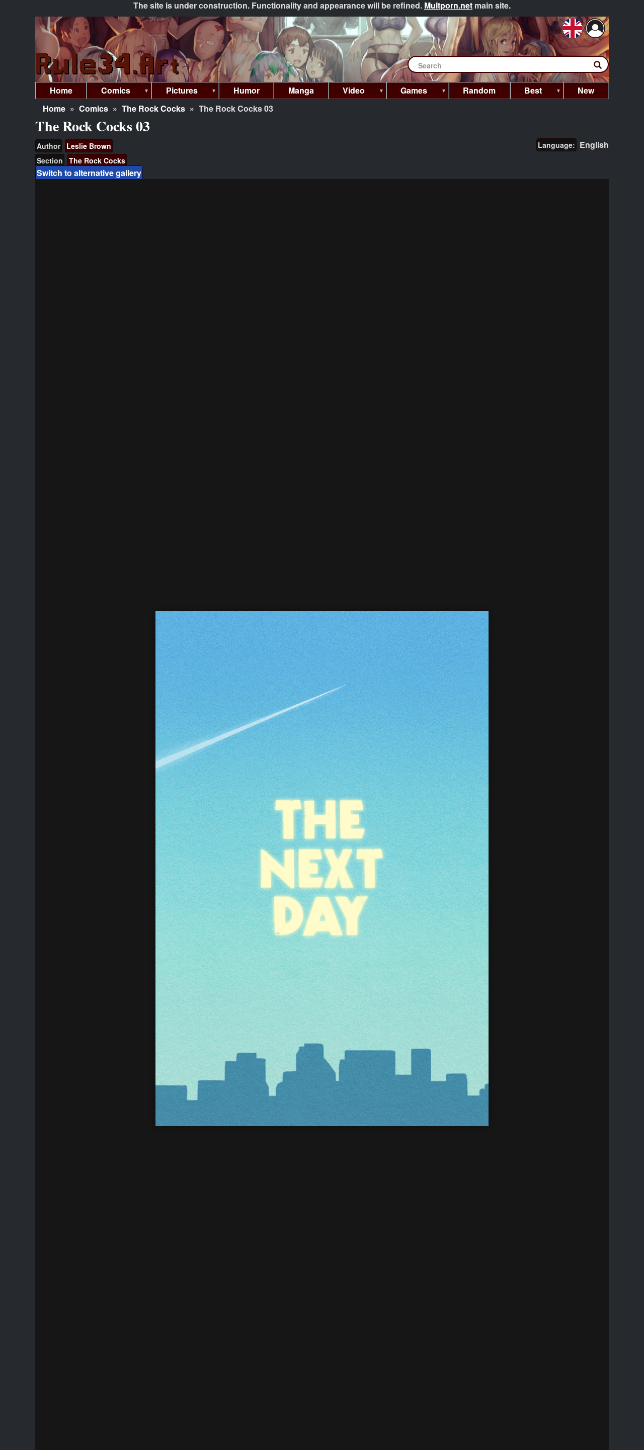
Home (54, 108)
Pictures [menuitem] (174, 91)
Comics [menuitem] (108, 91)
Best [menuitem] (526, 91)
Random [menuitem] (479, 90)
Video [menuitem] (347, 91)
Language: (556, 145)
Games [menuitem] (407, 91)
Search (603, 67)
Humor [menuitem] (246, 90)
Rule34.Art (108, 64)
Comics (93, 108)
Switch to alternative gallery (89, 173)
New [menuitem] (586, 90)
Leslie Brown (88, 146)
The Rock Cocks (153, 108)
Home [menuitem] (61, 90)
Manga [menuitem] (301, 90)
